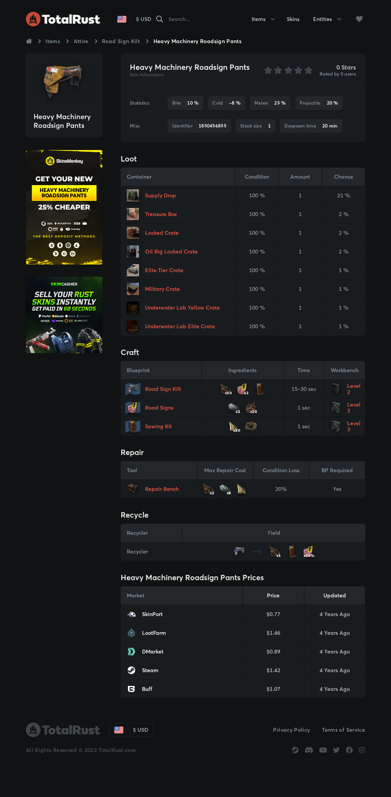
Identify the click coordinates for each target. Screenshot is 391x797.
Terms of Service (343, 730)
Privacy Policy (291, 730)
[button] (359, 19)
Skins (293, 19)
